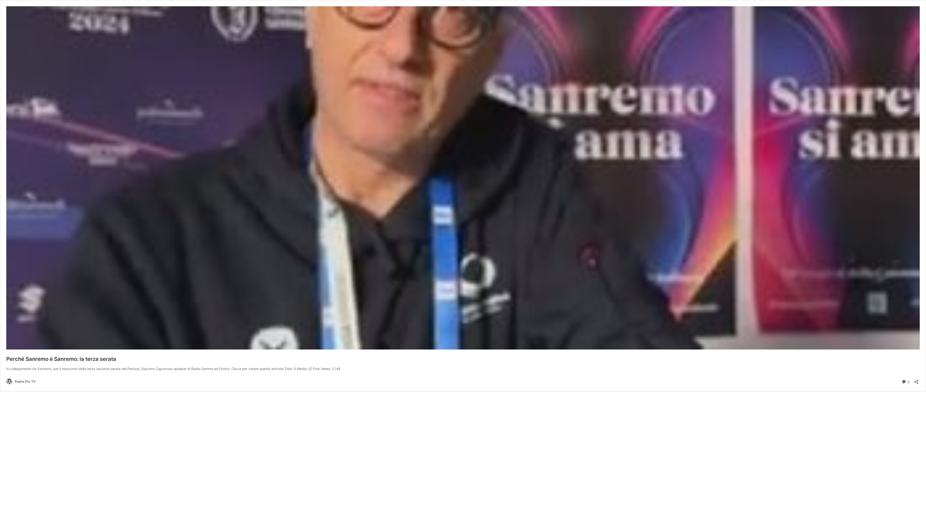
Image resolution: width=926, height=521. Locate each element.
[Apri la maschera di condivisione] (916, 380)
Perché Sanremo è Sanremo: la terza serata (61, 359)
